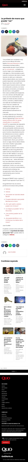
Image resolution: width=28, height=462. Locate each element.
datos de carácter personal (9, 440)
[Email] (17, 31)
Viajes (3, 400)
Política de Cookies (6, 419)
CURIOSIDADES (5, 398)
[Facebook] (2, 31)
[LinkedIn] (14, 31)
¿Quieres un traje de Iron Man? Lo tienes (19, 280)
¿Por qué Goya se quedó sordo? (6, 280)
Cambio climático (5, 402)
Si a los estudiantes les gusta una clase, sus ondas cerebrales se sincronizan (20, 342)
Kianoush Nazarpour (13, 63)
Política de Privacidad (7, 418)
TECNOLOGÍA (4, 395)
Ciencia (8, 192)
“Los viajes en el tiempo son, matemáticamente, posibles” (20, 311)
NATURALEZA (4, 393)
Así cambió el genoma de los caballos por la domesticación (8, 342)
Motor (3, 406)
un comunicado (9, 69)
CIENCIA (3, 386)
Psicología (4, 391)
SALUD (3, 389)
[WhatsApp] (10, 31)
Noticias (8, 189)
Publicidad (4, 421)
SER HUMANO (4, 387)
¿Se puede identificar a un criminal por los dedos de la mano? (14, 220)
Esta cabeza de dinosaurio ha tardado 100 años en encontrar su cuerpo (8, 311)
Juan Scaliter (7, 23)
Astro (3, 404)
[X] (6, 31)
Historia (3, 397)
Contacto (4, 414)
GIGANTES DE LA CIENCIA (7, 408)
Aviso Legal (4, 416)
